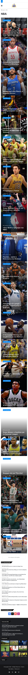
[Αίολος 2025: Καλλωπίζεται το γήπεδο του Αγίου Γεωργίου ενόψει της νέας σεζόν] (5, 643)
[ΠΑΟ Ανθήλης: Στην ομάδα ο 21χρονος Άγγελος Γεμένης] (23, 648)
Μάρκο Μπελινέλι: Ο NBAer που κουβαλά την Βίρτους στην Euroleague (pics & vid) (14, 33)
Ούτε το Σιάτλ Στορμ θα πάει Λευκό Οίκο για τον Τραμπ (14, 160)
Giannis (22, 666)
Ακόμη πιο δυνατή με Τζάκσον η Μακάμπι (11, 63)
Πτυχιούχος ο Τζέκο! (11, 191)
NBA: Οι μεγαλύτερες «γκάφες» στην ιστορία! (12, 453)
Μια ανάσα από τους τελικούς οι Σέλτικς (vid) (12, 501)
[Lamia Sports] (14, 5)
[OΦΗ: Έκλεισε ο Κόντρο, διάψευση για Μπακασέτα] (5, 648)
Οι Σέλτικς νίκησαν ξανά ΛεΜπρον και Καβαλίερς (12, 531)
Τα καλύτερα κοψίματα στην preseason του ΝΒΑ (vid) (12, 111)
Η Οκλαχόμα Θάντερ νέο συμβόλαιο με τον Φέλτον (13, 336)
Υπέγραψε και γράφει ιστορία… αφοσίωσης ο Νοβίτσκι (12, 306)
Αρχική (3, 10)
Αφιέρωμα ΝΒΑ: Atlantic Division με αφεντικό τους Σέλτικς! (13, 130)
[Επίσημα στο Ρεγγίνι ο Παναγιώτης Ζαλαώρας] (5, 654)
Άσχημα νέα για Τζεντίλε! (13, 473)
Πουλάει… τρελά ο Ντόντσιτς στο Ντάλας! (12, 258)
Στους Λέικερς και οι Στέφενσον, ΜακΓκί (11, 355)
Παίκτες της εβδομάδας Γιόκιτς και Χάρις (12, 550)
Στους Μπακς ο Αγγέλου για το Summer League (13, 433)
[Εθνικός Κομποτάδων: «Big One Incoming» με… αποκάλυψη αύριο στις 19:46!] (23, 643)
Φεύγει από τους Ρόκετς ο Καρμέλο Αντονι (13, 92)
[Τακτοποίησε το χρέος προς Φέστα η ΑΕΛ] (14, 654)
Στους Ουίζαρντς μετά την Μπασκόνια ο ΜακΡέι (13, 209)
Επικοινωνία (17, 668)
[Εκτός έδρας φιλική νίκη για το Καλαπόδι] (14, 643)
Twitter (3, 659)
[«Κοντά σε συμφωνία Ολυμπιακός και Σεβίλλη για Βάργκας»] (14, 648)
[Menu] (1, 6)
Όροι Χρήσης (11, 668)
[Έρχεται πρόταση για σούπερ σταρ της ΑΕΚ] (23, 654)
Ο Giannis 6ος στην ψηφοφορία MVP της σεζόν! (14, 404)
